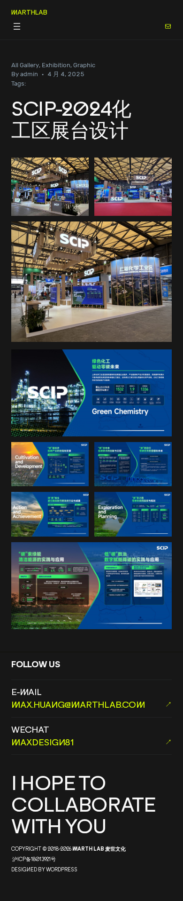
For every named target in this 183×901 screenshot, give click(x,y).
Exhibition (56, 65)
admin (29, 74)
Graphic (84, 65)
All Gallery (25, 65)
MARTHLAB (29, 12)
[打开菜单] (17, 26)
